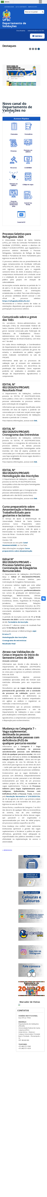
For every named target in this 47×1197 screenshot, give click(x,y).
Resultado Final (8, 643)
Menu (38, 36)
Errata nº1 (7, 634)
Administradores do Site (36, 31)
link (35, 462)
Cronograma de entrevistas (14, 640)
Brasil (7, 2)
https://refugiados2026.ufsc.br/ (16, 301)
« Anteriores (7, 850)
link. (36, 420)
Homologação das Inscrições (14, 637)
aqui (34, 631)
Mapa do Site (32, 7)
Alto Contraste (21, 7)
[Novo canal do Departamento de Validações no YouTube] (21, 75)
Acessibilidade (9, 7)
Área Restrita (20, 31)
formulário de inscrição (18, 622)
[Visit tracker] (19, 1005)
